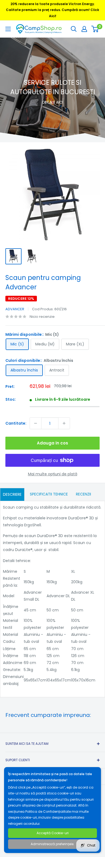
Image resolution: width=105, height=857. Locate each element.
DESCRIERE (12, 494)
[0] (95, 29)
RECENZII (83, 494)
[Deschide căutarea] (74, 29)
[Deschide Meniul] (8, 29)
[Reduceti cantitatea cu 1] (35, 423)
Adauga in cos (52, 443)
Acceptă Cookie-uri (53, 833)
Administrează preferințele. (52, 844)
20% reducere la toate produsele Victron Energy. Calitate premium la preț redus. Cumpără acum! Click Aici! (52, 10)
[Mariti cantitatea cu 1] (64, 423)
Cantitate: (15, 423)
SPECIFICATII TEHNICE (49, 494)
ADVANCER (14, 309)
